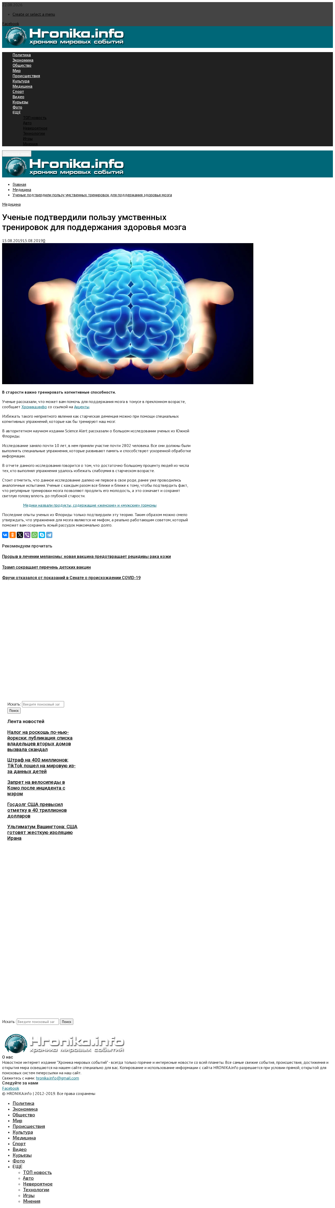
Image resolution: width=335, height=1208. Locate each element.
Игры (28, 138)
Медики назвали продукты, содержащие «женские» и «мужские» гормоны (90, 505)
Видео (18, 96)
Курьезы (20, 101)
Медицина (22, 86)
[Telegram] (49, 535)
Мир (17, 70)
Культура (21, 81)
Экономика (23, 60)
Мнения (30, 143)
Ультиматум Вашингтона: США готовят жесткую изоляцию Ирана (42, 832)
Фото (17, 107)
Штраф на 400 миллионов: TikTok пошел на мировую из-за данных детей (41, 765)
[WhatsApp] (34, 535)
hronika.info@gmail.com (57, 1078)
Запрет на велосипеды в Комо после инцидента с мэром (36, 788)
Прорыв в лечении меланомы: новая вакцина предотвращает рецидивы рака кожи (86, 556)
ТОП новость (35, 117)
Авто (27, 122)
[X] (20, 535)
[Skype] (42, 535)
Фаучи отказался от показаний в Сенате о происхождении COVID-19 (71, 577)
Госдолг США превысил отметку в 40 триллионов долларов (37, 810)
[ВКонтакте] (5, 535)
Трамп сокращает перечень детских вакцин (46, 567)
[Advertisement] (96, 642)
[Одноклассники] (12, 535)
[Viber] (27, 535)
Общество (22, 65)
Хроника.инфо (34, 406)
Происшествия (26, 75)
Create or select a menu (34, 14)
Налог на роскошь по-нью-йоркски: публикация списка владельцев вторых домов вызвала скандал (39, 740)
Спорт (18, 91)
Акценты (81, 406)
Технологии (34, 133)
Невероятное (35, 128)
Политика (22, 54)
